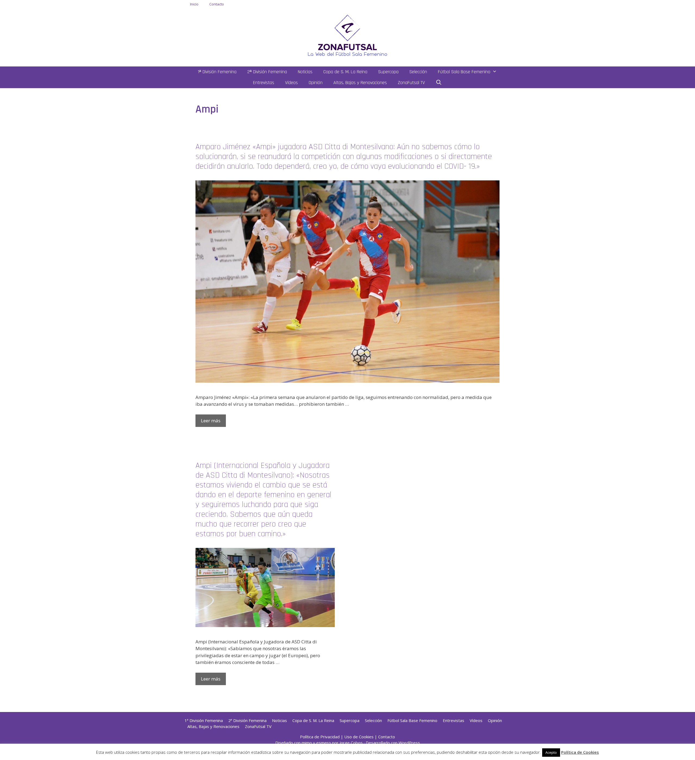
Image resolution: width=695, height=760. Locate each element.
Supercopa (388, 72)
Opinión (316, 82)
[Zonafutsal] (347, 35)
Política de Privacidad (320, 736)
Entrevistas (263, 82)
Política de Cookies (580, 752)
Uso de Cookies (359, 736)
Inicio (194, 4)
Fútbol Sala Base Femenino (464, 72)
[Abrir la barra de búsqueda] (438, 82)
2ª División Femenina (267, 72)
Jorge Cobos (351, 742)
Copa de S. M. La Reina (345, 72)
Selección (418, 72)
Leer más (210, 420)
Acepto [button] (551, 752)
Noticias (305, 72)
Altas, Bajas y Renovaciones (360, 82)
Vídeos (291, 82)
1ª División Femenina (217, 72)
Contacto (216, 4)
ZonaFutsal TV (411, 82)
